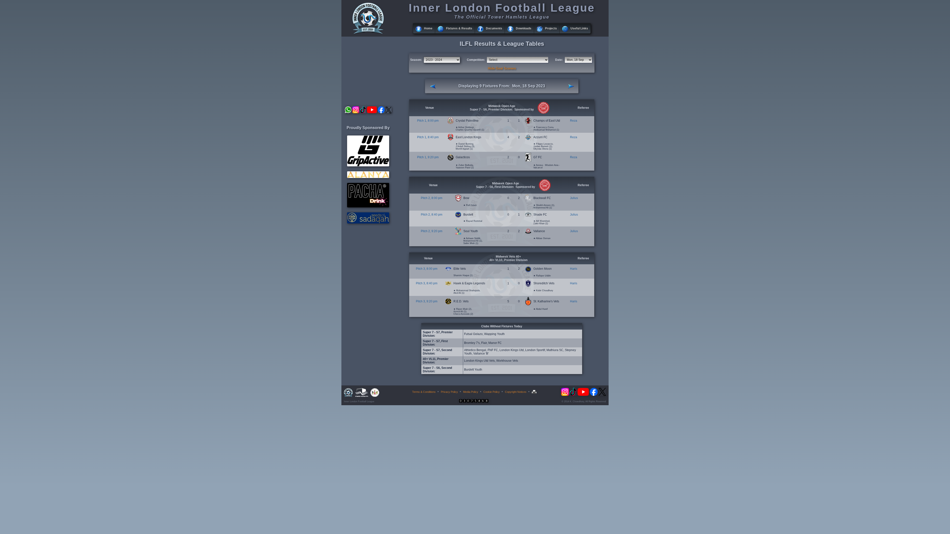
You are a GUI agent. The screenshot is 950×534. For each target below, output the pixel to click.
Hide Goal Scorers (502, 68)
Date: (559, 60)
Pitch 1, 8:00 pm (428, 120)
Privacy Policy (449, 391)
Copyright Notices (515, 391)
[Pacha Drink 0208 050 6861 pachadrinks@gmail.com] (368, 206)
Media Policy (470, 391)
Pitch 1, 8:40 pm (428, 137)
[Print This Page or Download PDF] (535, 391)
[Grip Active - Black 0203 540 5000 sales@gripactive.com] (368, 165)
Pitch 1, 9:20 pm (428, 157)
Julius (574, 198)
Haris (573, 268)
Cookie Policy (491, 391)
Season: (416, 60)
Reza (573, 120)
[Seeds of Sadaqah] (368, 222)
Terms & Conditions (424, 391)
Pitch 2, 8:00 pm (431, 198)
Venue (429, 108)
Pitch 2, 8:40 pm (431, 214)
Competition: (476, 60)
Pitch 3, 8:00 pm (426, 268)
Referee (583, 108)
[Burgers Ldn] (542, 112)
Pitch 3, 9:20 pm (426, 301)
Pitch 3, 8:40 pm (426, 283)
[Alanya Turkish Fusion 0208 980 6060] (368, 177)
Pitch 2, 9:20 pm (431, 231)
